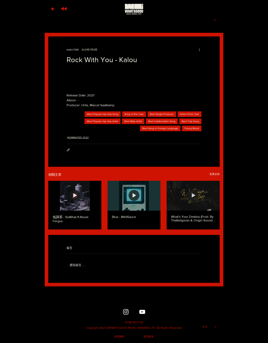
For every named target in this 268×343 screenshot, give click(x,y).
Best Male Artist (133, 121)
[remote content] (134, 80)
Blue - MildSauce (124, 217)
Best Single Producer (162, 114)
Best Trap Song (190, 121)
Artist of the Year (189, 114)
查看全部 (214, 174)
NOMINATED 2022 (78, 137)
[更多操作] (199, 49)
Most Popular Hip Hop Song (102, 114)
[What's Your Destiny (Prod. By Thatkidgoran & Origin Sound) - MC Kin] (193, 196)
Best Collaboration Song (161, 121)
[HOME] (134, 9)
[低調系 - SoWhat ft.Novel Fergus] (74, 196)
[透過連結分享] (68, 150)
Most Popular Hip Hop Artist (102, 121)
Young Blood (191, 128)
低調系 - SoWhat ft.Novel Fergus (70, 219)
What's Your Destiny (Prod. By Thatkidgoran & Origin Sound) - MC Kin (193, 218)
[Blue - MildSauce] (134, 196)
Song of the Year (134, 114)
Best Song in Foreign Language (160, 128)
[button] (53, 8)
